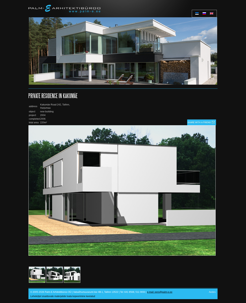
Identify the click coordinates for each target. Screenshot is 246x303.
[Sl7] (123, 51)
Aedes (212, 292)
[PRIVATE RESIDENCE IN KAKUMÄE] (122, 255)
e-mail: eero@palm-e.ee (159, 292)
